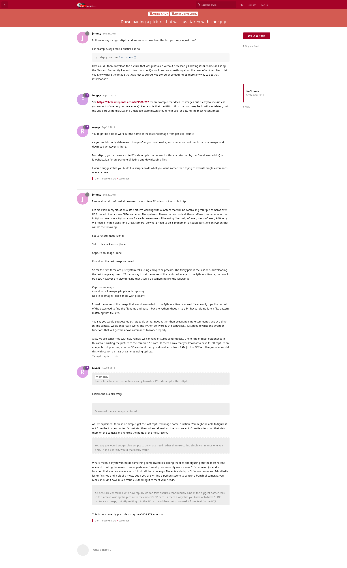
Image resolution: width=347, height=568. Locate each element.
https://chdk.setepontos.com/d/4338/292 (123, 102)
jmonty (103, 376)
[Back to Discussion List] (4, 4)
